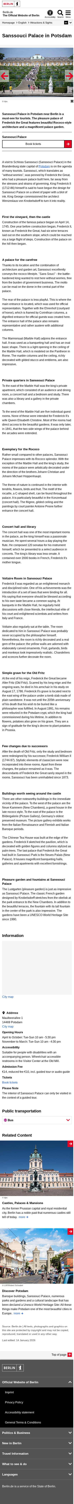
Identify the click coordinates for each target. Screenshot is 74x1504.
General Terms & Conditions (23, 1422)
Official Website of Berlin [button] (20, 1382)
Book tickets (33, 143)
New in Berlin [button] (11, 1443)
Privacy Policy (14, 1402)
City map (7, 996)
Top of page (59, 1354)
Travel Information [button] (15, 1453)
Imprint (9, 1392)
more (22, 1217)
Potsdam (44, 166)
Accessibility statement (19, 1412)
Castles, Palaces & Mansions (22, 1203)
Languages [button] (10, 1474)
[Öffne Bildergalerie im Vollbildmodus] (72, 101)
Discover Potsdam (15, 1291)
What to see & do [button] (14, 1464)
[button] (68, 22)
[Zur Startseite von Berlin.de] (13, 1370)
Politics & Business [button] (16, 1433)
